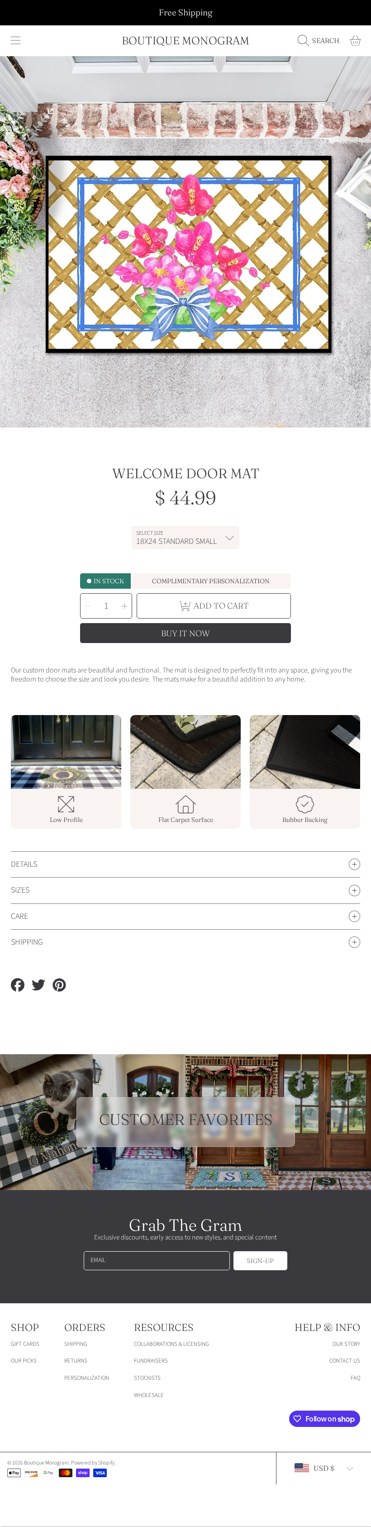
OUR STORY (346, 1344)
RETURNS (75, 1361)
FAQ (355, 1378)
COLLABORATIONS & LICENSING (171, 1344)
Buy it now (185, 633)
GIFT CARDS (25, 1344)
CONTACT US (344, 1361)
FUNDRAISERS (151, 1361)
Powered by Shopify (92, 1463)
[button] (16, 41)
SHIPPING (75, 1344)
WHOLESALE (149, 1395)
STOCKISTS (147, 1378)
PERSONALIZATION (86, 1378)
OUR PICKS (24, 1361)
